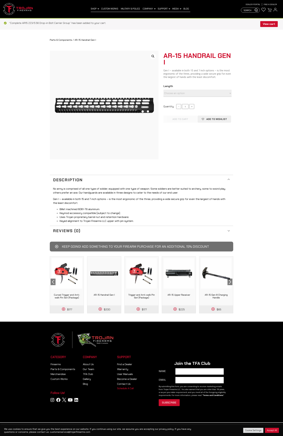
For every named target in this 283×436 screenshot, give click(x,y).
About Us (88, 364)
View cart (269, 24)
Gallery (87, 379)
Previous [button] (53, 282)
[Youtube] (70, 400)
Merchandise (58, 374)
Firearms (56, 364)
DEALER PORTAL (253, 4)
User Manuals (125, 374)
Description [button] (68, 179)
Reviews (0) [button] (67, 230)
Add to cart (180, 119)
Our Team (88, 369)
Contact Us (124, 384)
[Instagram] (52, 400)
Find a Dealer (270, 4)
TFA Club (88, 374)
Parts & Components (61, 40)
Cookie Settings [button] (253, 430)
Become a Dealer (127, 379)
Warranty (122, 369)
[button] (125, 388)
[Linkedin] (76, 400)
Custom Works (59, 379)
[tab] (141, 179)
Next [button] (229, 282)
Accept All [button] (272, 430)
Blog (85, 384)
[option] (67, 284)
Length (168, 86)
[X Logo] (64, 400)
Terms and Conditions (213, 395)
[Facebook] (58, 400)
